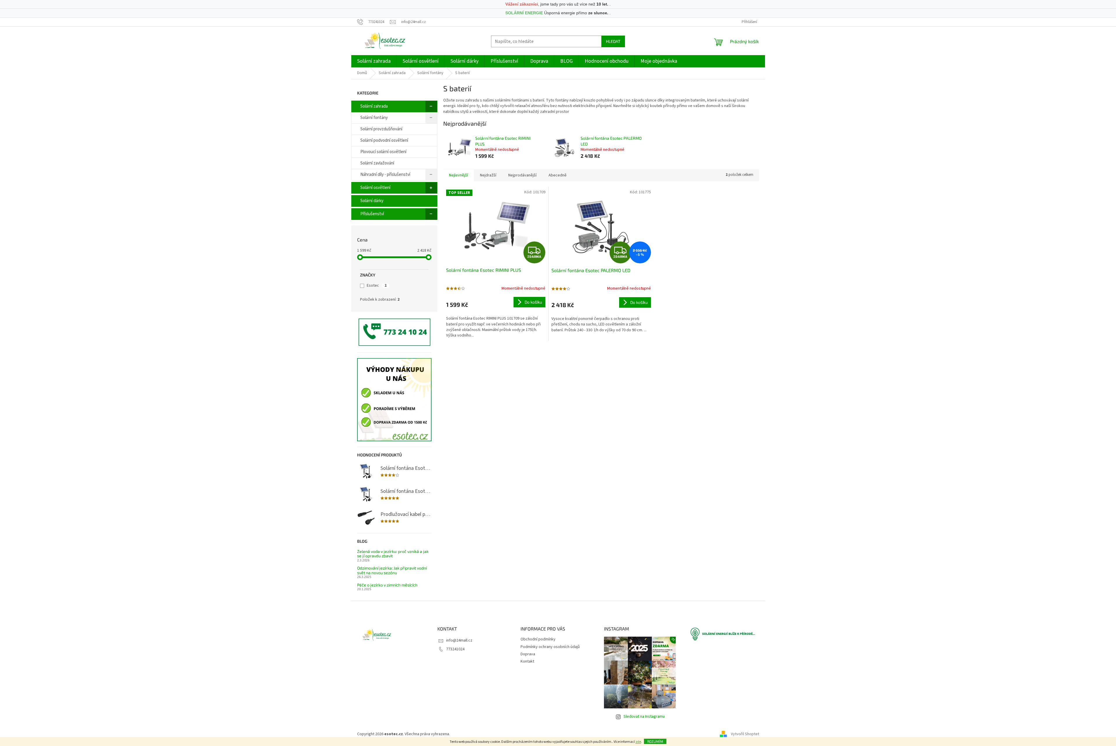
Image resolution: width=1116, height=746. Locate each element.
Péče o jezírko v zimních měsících (387, 585)
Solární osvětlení (375, 188)
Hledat (613, 41)
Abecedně (558, 175)
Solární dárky (371, 201)
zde (638, 741)
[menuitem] (374, 61)
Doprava (528, 654)
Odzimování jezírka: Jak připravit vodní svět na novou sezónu (392, 570)
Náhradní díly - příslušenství (385, 174)
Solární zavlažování (377, 163)
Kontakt (527, 661)
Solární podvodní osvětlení (384, 140)
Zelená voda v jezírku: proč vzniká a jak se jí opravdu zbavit (393, 553)
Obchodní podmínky (538, 639)
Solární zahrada (374, 106)
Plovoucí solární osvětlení (383, 152)
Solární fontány (374, 118)
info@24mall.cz (459, 640)
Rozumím (655, 741)
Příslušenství (372, 214)
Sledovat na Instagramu (644, 716)
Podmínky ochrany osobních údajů (550, 647)
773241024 (455, 649)
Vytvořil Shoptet (745, 734)
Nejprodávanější (522, 175)
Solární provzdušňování (381, 129)
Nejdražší (488, 175)
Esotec (377, 285)
